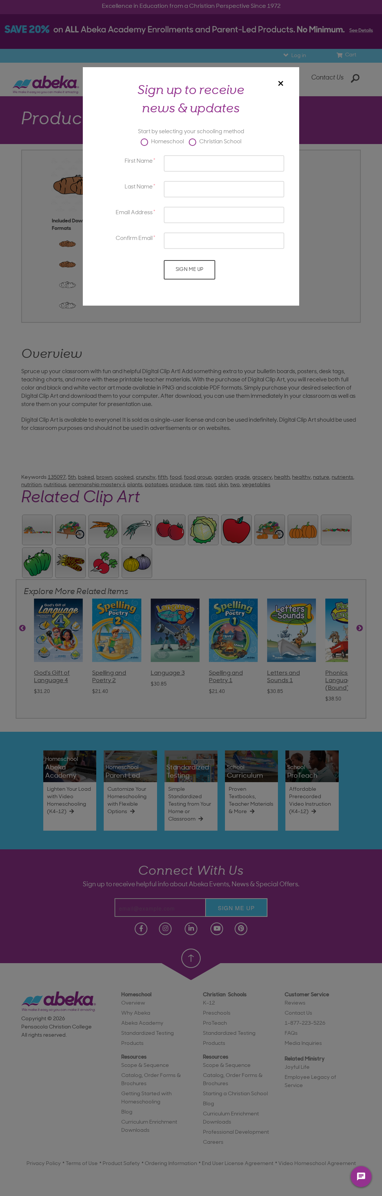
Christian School (219, 142)
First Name (139, 161)
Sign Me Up (190, 269)
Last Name (139, 187)
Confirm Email (134, 238)
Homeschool (167, 142)
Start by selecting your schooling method (191, 132)
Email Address (134, 213)
